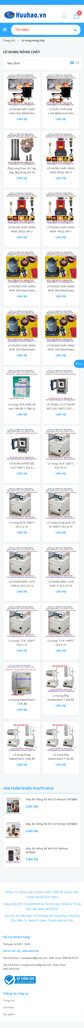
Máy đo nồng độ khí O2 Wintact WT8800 (51, 824)
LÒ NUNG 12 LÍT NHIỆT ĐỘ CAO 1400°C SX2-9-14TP (60, 408)
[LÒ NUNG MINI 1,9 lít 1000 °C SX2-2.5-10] (60, 562)
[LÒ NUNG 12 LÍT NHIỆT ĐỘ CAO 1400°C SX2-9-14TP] (60, 385)
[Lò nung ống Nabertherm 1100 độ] (60, 737)
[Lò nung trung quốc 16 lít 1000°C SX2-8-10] (60, 503)
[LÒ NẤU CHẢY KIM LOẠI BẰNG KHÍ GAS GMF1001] (60, 90)
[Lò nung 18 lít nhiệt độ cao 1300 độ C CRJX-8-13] (21, 385)
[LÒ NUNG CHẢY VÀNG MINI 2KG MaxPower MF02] (21, 326)
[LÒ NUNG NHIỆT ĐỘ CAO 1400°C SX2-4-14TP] (21, 444)
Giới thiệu (8, 1007)
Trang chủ (8, 1000)
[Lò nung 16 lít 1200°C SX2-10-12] (60, 444)
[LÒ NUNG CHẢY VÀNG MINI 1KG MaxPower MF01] (60, 326)
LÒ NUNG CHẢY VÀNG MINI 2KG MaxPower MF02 (21, 349)
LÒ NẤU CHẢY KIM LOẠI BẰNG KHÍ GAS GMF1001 (60, 113)
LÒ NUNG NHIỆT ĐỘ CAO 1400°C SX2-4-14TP (21, 467)
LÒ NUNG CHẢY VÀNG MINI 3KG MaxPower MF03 (60, 290)
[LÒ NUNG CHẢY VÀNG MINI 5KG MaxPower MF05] (21, 267)
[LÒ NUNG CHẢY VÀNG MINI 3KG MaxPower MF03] (60, 267)
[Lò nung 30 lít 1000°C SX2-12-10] (21, 503)
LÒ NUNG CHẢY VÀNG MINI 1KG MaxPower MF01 (60, 349)
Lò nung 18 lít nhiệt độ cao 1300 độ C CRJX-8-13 (22, 408)
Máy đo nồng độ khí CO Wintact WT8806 (51, 799)
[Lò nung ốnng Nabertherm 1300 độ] (21, 737)
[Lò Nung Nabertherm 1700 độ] (21, 680)
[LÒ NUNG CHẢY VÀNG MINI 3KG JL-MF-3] (60, 149)
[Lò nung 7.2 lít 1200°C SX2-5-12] (21, 621)
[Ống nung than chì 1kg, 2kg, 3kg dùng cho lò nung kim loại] (21, 149)
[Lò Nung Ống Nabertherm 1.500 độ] (60, 678)
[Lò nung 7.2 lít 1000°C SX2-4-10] (60, 621)
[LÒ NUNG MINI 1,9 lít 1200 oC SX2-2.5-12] (21, 562)
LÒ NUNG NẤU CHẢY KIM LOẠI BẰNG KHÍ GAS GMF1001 (22, 113)
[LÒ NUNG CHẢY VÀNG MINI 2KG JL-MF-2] (21, 208)
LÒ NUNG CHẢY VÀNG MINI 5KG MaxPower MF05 (21, 290)
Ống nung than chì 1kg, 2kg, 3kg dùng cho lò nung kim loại (22, 172)
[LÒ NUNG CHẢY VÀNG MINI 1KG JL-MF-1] (60, 208)
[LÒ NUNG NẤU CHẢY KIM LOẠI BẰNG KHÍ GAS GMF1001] (21, 90)
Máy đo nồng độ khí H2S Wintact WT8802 (47, 850)
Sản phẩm (8, 1014)
